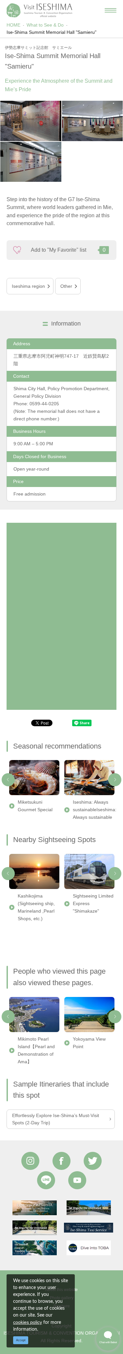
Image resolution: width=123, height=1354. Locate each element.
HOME (13, 25)
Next (114, 779)
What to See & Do (45, 25)
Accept (21, 1340)
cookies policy (27, 1322)
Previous (8, 779)
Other (66, 286)
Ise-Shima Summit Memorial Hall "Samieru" (51, 32)
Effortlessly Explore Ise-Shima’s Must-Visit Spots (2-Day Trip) (55, 1119)
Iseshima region (28, 286)
